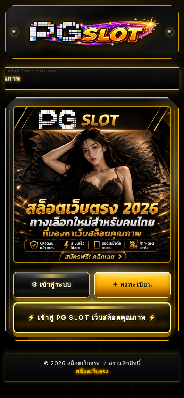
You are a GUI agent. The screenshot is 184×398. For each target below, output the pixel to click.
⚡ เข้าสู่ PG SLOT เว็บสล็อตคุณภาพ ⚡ (92, 317)
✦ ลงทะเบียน (133, 284)
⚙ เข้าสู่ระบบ (52, 284)
